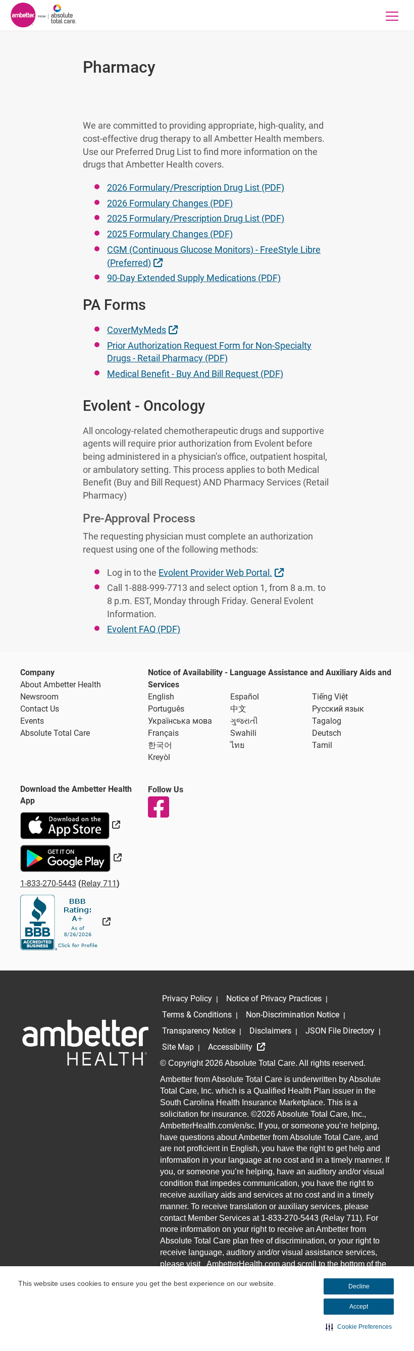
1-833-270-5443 (48, 883)
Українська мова (180, 721)
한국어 (160, 745)
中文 (238, 709)
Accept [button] (358, 1306)
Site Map (178, 1047)
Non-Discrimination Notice (292, 1014)
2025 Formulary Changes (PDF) (170, 234)
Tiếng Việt (330, 696)
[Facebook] (158, 807)
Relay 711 (99, 883)
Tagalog (326, 721)
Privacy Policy (187, 998)
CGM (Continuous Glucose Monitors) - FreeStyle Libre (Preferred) (214, 256)
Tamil (322, 745)
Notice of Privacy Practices (274, 998)
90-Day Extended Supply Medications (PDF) (194, 278)
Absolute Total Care (55, 733)
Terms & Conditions (197, 1014)
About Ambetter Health (60, 684)
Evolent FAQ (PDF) (143, 629)
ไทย (237, 745)
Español (244, 696)
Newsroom (39, 696)
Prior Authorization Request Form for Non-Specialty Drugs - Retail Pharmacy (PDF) (209, 352)
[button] (359, 1327)
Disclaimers (270, 1031)
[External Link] (65, 921)
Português (166, 709)
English (161, 696)
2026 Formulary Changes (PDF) (170, 203)
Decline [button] (359, 1286)
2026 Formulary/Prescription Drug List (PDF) (195, 187)
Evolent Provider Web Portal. (222, 572)
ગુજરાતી (244, 721)
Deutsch (326, 733)
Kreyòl (159, 757)
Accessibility (231, 1047)
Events (32, 721)
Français (163, 733)
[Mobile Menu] (392, 16)
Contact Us (39, 709)
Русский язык (338, 709)
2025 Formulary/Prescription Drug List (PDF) (195, 218)
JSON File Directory (340, 1031)
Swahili (243, 733)
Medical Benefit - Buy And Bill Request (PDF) (195, 373)
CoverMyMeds (143, 329)
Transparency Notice (198, 1031)
